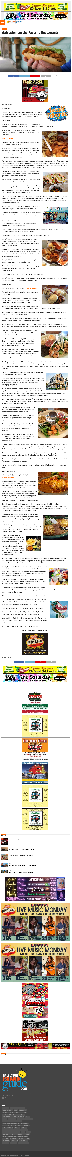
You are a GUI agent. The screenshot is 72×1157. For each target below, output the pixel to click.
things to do (23, 1110)
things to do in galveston (24, 1119)
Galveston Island (8, 1110)
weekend (22, 1108)
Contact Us (37, 1153)
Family (24, 1112)
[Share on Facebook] (13, 75)
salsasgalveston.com (8, 477)
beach (23, 1132)
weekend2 (10, 1127)
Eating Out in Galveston (9, 1136)
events (5, 1119)
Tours (27, 1116)
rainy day (17, 1127)
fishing (28, 1138)
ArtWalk (12, 1134)
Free (15, 1116)
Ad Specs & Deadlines (47, 1153)
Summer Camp (23, 1140)
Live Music (5, 1112)
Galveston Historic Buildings (11, 1123)
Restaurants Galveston (9, 1129)
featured (18, 1121)
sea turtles (6, 1140)
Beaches (22, 1114)
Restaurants (17, 1125)
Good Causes (24, 1123)
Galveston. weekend (8, 1121)
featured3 (13, 1138)
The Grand (26, 1125)
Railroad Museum (23, 1136)
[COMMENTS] (56, 75)
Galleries (19, 1134)
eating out (6, 1143)
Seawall (23, 1127)
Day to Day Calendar (6, 1153)
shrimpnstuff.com (7, 138)
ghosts (28, 1132)
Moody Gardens (15, 1132)
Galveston (6, 1108)
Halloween (21, 1138)
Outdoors (21, 1116)
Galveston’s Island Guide (18, 1153)
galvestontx (12, 1119)
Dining (4, 1125)
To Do (16, 1110)
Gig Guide (25, 1129)
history (10, 1125)
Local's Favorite (7, 1116)
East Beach (6, 1132)
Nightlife (26, 1134)
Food (19, 1129)
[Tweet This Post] (24, 75)
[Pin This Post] (35, 75)
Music (11, 1112)
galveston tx (14, 1108)
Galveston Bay (7, 1114)
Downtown (18, 1112)
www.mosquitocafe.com (31, 288)
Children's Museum (23, 1143)
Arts (4, 1127)
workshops (14, 1140)
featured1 (5, 1134)
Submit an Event (29, 1153)
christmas (6, 1138)
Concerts (15, 1114)
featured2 (14, 1143)
